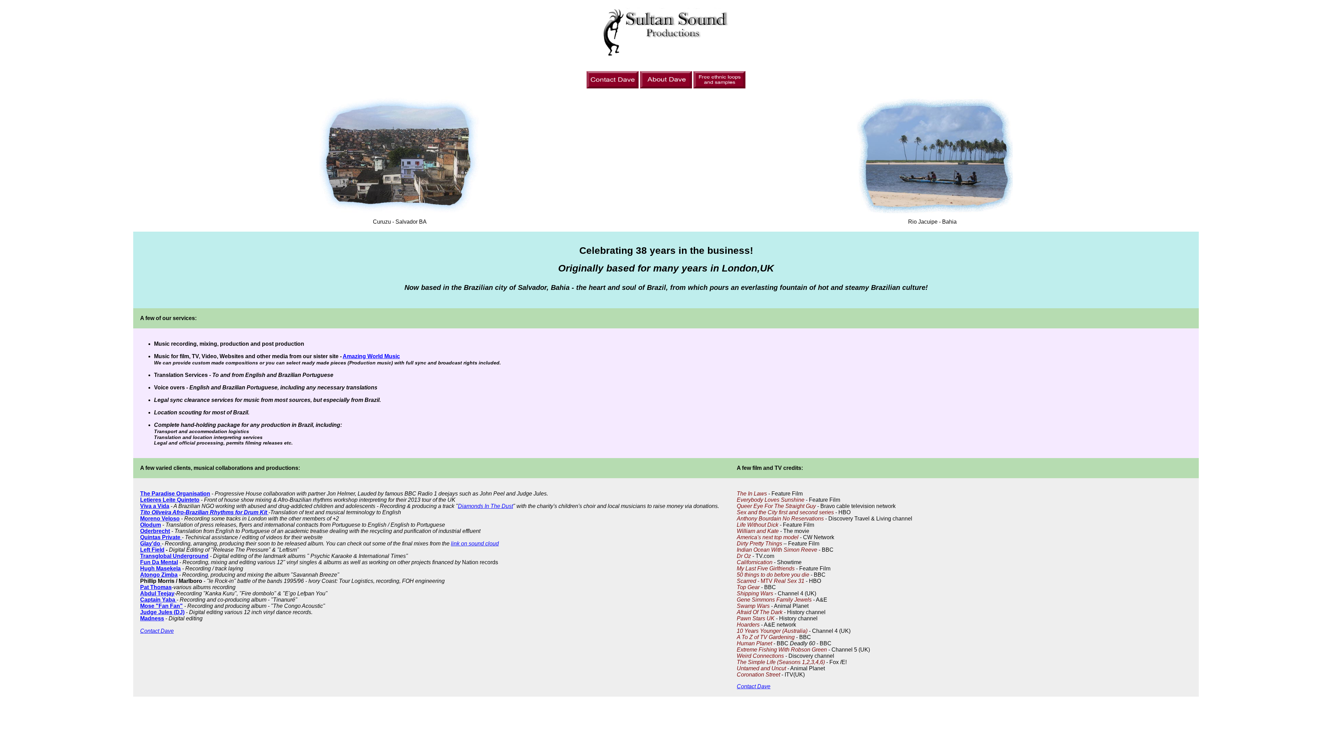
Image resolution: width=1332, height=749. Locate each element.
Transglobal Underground (174, 556)
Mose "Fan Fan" (161, 606)
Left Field (152, 550)
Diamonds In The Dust (485, 506)
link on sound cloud (475, 543)
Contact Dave (157, 631)
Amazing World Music (371, 356)
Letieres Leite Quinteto (169, 500)
